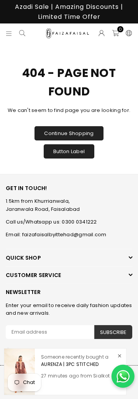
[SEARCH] (22, 33)
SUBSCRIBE (113, 332)
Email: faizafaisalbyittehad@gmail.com (56, 234)
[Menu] (9, 33)
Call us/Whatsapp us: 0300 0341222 (51, 221)
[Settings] (127, 33)
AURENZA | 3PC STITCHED (70, 364)
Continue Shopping (69, 133)
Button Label (69, 151)
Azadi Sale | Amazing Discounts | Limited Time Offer (69, 11)
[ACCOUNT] (101, 33)
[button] (115, 33)
